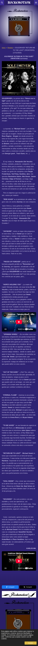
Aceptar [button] (30, 643)
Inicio (4, 48)
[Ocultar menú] (36, 2)
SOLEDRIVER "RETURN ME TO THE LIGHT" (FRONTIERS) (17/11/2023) (24, 50)
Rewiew (10, 48)
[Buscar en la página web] (2, 2)
